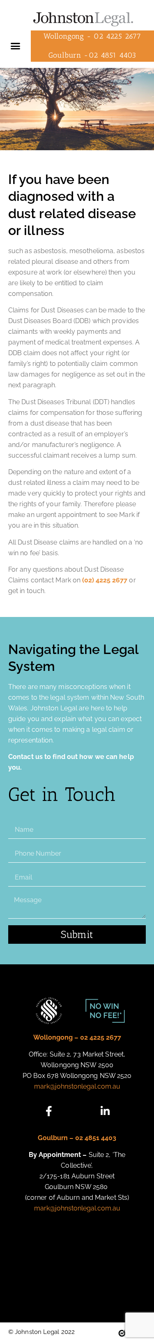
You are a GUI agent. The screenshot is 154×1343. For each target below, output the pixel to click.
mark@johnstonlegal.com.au (77, 1086)
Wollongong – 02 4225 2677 (77, 1037)
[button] (15, 46)
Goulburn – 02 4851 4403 (77, 1138)
